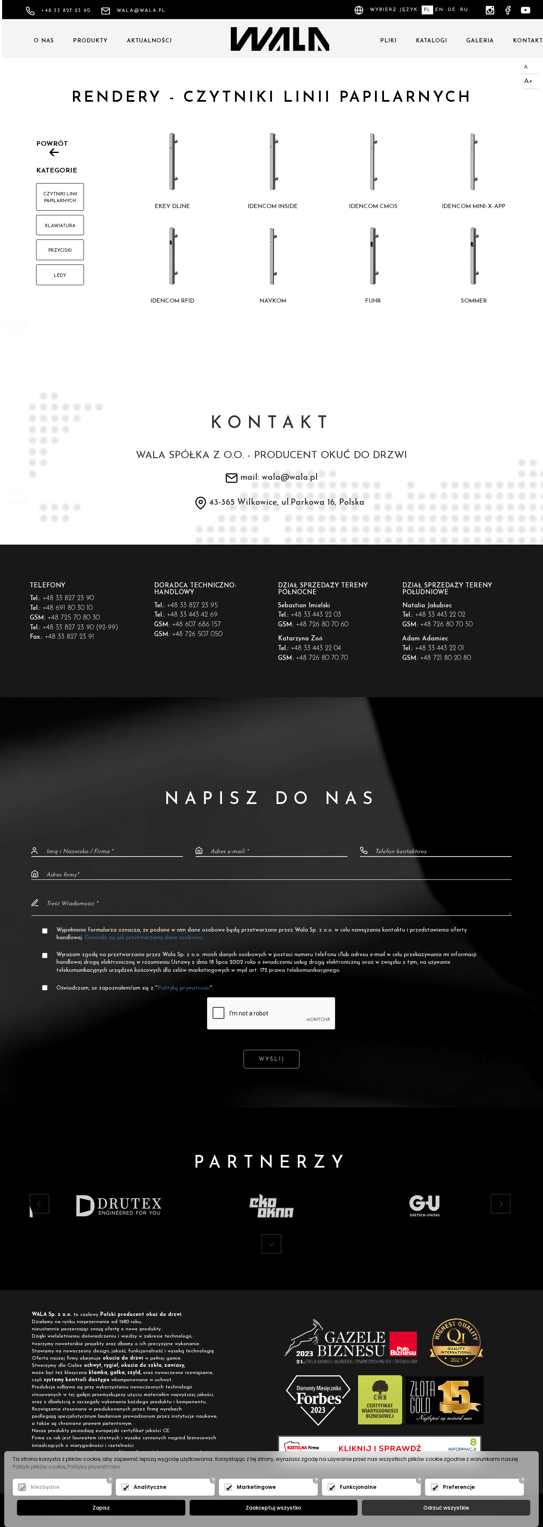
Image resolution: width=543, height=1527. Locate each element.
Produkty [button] (90, 41)
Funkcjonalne (358, 1487)
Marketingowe (256, 1487)
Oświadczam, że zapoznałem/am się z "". (134, 988)
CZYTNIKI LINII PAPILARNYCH (60, 197)
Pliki (388, 41)
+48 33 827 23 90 (66, 10)
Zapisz (101, 1507)
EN (439, 10)
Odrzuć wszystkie (446, 1507)
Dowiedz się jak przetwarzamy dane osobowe (143, 937)
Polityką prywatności (183, 988)
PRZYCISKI (60, 250)
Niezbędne (45, 1487)
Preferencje (459, 1487)
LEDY (60, 275)
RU (464, 10)
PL (427, 10)
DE (452, 10)
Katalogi (431, 41)
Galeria (480, 41)
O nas (44, 41)
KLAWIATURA (60, 226)
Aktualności (149, 41)
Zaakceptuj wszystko (273, 1507)
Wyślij (271, 1059)
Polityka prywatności (93, 1466)
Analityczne (150, 1487)
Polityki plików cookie (39, 1466)
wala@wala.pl (141, 10)
